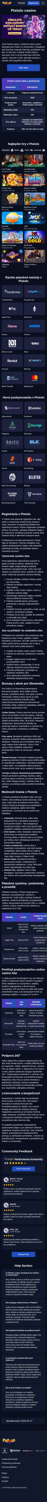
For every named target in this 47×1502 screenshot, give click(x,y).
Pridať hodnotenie (23, 1169)
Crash (27, 150)
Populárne (6, 150)
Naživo (17, 150)
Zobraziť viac (23, 1254)
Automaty (38, 150)
